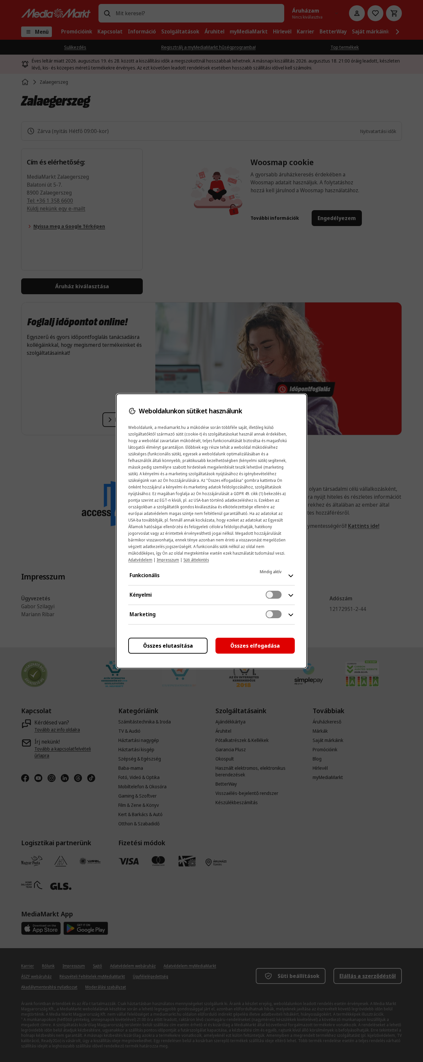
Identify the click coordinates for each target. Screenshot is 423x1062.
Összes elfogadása (255, 645)
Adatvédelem (140, 560)
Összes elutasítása (168, 645)
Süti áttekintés (196, 560)
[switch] (274, 595)
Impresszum (168, 560)
